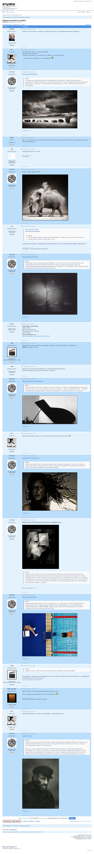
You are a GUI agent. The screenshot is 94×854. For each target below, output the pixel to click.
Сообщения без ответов (7, 14)
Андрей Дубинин (12, 22)
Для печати (88, 24)
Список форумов (7, 17)
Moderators (19, 22)
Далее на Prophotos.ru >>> (29, 588)
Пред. (10, 24)
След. (23, 24)
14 (20, 24)
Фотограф (89, 850)
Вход (5, 12)
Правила (79, 12)
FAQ (84, 12)
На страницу (6, 24)
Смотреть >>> (26, 130)
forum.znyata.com (6, 7)
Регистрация (11, 12)
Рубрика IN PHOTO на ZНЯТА (31, 821)
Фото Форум (14, 17)
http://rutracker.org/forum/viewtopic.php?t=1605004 (35, 336)
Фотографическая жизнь (24, 17)
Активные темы (18, 14)
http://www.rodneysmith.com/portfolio (32, 679)
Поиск (89, 12)
